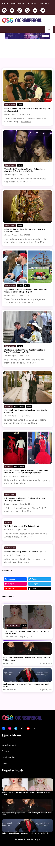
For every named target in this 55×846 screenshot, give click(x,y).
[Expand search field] (49, 29)
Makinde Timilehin (9, 690)
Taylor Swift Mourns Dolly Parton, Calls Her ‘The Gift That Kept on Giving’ (27, 632)
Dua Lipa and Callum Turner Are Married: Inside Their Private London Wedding (25, 351)
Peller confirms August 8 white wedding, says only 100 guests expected (27, 109)
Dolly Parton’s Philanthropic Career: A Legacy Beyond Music (26, 685)
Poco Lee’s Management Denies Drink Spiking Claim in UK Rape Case (26, 658)
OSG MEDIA (8, 530)
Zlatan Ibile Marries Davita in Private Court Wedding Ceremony (26, 411)
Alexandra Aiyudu (10, 114)
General (8, 522)
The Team (44, 3)
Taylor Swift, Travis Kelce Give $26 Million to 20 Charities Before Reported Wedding (24, 170)
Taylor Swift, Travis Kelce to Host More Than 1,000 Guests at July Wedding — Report (25, 291)
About (5, 3)
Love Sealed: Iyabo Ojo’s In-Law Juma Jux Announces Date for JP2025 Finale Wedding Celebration (26, 471)
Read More (26, 121)
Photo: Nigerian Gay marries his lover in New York (25, 552)
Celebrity (8, 406)
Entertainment (10, 105)
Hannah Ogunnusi (10, 504)
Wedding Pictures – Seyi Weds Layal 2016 (21, 526)
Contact (32, 3)
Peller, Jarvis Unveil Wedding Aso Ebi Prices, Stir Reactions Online (24, 230)
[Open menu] (3, 29)
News (20, 105)
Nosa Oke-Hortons (11, 476)
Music (20, 286)
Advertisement (18, 3)
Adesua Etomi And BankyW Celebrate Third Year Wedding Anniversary (24, 499)
